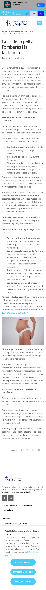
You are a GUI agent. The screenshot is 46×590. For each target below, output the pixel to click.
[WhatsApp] (33, 450)
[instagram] (10, 498)
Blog (31, 31)
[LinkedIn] (38, 450)
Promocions (7, 510)
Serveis (5, 506)
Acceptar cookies (23, 562)
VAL (33, 13)
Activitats (13, 506)
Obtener (41, 5)
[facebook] (4, 498)
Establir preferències (23, 572)
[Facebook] (21, 450)
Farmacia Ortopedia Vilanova (16, 31)
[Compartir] (41, 13)
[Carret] (27, 13)
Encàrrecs (28, 506)
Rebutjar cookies (23, 581)
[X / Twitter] (27, 450)
